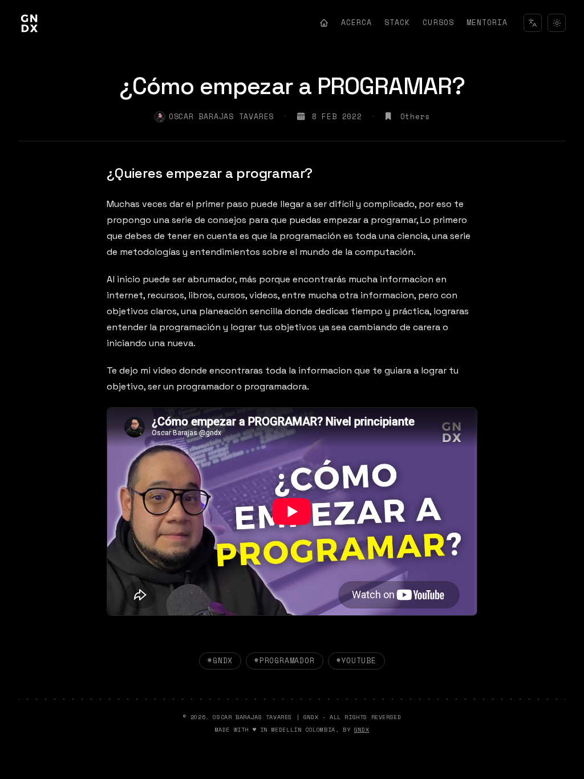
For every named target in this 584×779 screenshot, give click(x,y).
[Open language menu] (533, 23)
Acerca (356, 22)
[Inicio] (324, 23)
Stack (397, 22)
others (415, 116)
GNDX (361, 729)
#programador (284, 660)
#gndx (220, 660)
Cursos (438, 22)
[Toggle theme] (557, 23)
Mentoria (487, 22)
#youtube (356, 660)
